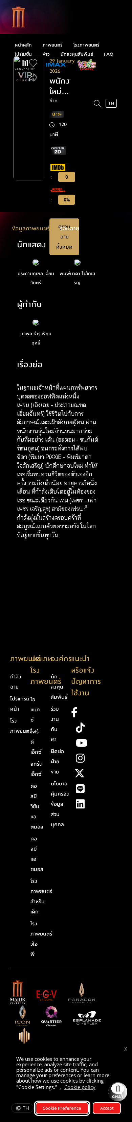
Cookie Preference (62, 1108)
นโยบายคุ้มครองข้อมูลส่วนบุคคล (60, 804)
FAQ (108, 54)
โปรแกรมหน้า (19, 704)
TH (26, 1108)
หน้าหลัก (23, 45)
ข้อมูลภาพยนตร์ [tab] (31, 228)
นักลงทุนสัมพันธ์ (77, 54)
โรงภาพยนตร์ (86, 45)
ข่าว (46, 54)
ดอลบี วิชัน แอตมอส (36, 806)
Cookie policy (79, 1087)
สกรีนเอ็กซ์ (36, 769)
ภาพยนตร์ (53, 45)
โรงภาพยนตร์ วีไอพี (41, 939)
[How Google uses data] (99, 1088)
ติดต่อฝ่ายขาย (57, 762)
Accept (107, 1108)
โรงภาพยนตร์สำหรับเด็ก (41, 896)
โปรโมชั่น (23, 54)
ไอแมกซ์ (35, 710)
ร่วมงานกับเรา (55, 724)
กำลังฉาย (15, 682)
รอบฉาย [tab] (69, 228)
